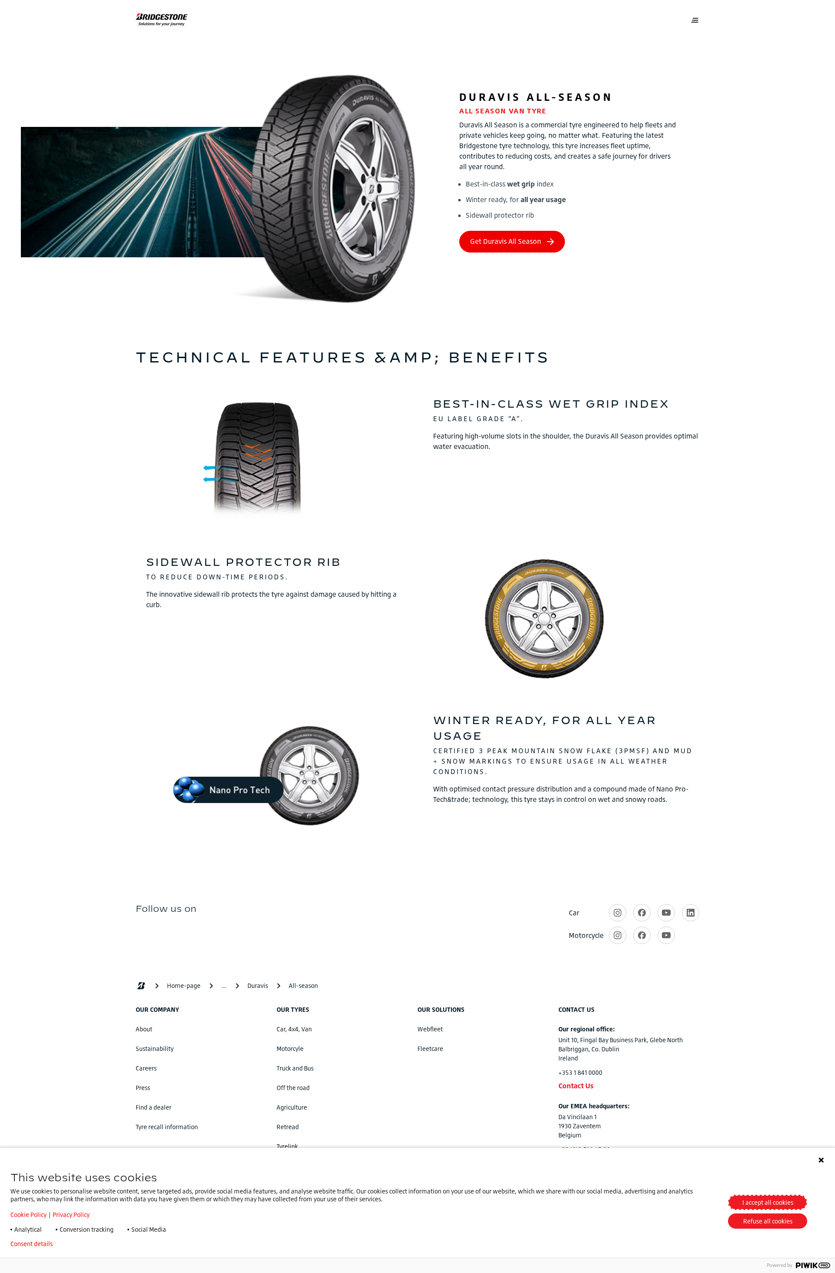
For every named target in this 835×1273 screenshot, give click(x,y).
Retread (288, 1126)
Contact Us (576, 1085)
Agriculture (292, 1107)
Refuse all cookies (767, 1221)
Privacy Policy (71, 1214)
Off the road (293, 1087)
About (144, 1029)
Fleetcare (430, 1048)
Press (143, 1087)
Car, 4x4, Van (294, 1029)
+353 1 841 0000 (580, 1072)
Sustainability (155, 1048)
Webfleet (430, 1029)
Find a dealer (153, 1107)
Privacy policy (85, 1243)
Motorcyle (290, 1048)
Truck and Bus (295, 1068)
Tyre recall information (167, 1126)
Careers (146, 1068)
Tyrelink (287, 1146)
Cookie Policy (28, 1214)
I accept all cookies (767, 1202)
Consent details (31, 1243)
